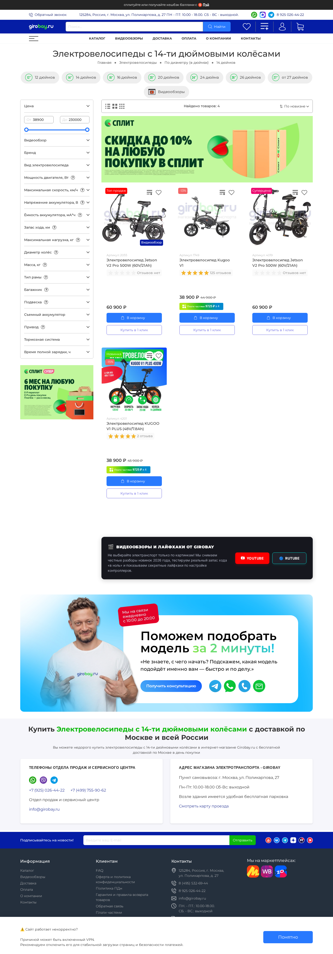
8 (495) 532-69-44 (193, 883)
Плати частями (109, 912)
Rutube (289, 558)
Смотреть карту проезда (204, 806)
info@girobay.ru (44, 809)
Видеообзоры (129, 38)
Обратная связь (109, 906)
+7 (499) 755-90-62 (88, 790)
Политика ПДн (109, 888)
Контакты (251, 38)
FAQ (99, 870)
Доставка (162, 38)
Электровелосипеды (138, 62)
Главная (104, 62)
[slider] (26, 129)
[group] (122, 272)
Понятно (288, 937)
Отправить (242, 840)
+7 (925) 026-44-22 (47, 790)
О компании (218, 38)
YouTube (255, 558)
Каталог (97, 38)
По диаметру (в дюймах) (187, 62)
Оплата (189, 38)
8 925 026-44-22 (290, 14)
